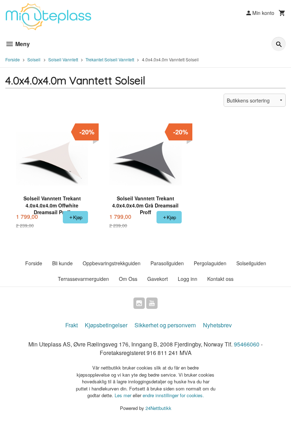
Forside (12, 59)
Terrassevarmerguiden (83, 278)
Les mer (124, 395)
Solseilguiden (251, 263)
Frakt (71, 325)
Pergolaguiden (210, 263)
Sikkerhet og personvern (165, 325)
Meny (22, 44)
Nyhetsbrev (217, 325)
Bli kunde (62, 263)
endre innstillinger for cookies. (173, 395)
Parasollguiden (167, 263)
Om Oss (128, 278)
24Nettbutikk (158, 408)
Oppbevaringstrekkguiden (112, 263)
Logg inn (187, 278)
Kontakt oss (220, 278)
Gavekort (157, 278)
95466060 (246, 344)
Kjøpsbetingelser (106, 325)
